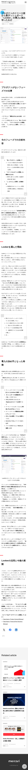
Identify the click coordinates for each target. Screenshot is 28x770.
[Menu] (26, 2)
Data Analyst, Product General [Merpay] (13, 619)
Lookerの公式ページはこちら (9, 74)
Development (6, 22)
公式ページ (15, 379)
